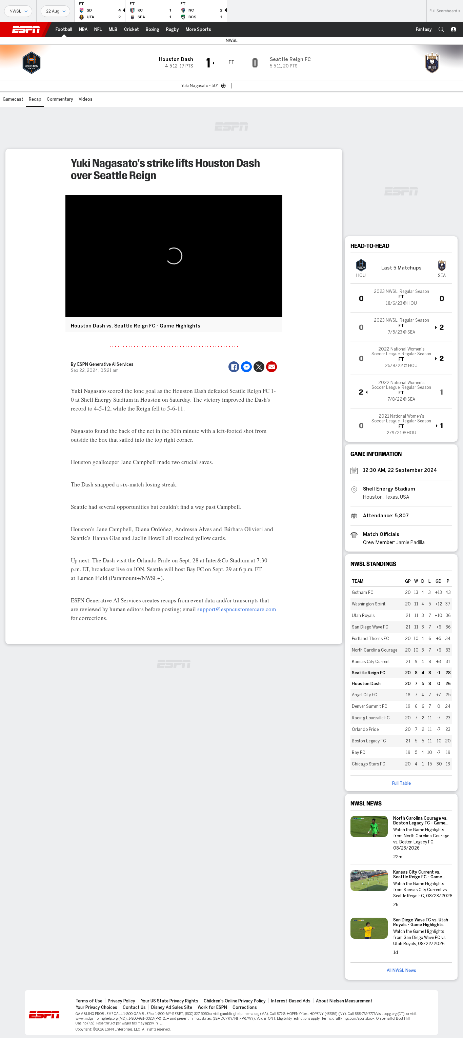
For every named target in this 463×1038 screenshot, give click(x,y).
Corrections (245, 1007)
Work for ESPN (212, 1007)
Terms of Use (89, 1001)
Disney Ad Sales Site (171, 1007)
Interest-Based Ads (290, 1001)
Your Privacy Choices (96, 1007)
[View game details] (401, 298)
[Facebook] (233, 366)
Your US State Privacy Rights (169, 1001)
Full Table (401, 783)
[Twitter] (259, 366)
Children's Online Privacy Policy (235, 1001)
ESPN (26, 29)
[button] (441, 29)
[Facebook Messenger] (246, 366)
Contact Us (134, 1007)
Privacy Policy (121, 1001)
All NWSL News (401, 970)
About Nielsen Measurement (344, 1001)
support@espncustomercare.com (236, 609)
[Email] (271, 366)
